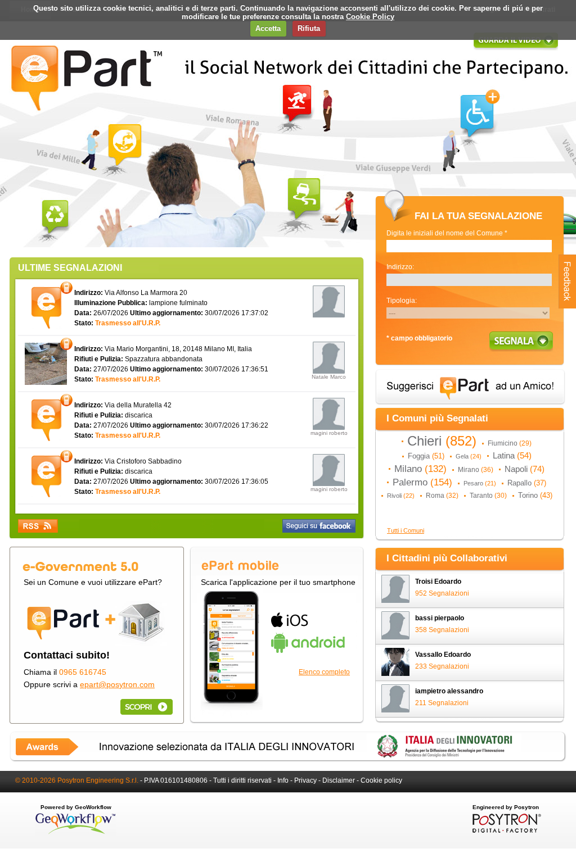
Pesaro (480, 483)
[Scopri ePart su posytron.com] (144, 706)
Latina (512, 455)
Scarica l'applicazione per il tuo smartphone (278, 582)
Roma (442, 496)
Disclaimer (338, 780)
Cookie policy (381, 780)
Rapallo (526, 483)
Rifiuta (309, 28)
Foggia (426, 456)
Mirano (475, 470)
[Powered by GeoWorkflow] (75, 833)
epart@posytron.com (117, 684)
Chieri (441, 441)
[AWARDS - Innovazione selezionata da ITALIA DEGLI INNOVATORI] (288, 760)
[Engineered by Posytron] (505, 830)
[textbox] (469, 246)
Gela (469, 456)
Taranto (488, 496)
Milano (420, 468)
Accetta (268, 28)
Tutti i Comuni (405, 530)
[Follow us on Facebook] (319, 526)
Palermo (422, 482)
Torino (535, 495)
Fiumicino (510, 443)
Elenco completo (324, 672)
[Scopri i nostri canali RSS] (38, 526)
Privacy (305, 780)
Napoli (524, 469)
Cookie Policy (370, 16)
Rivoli (401, 495)
